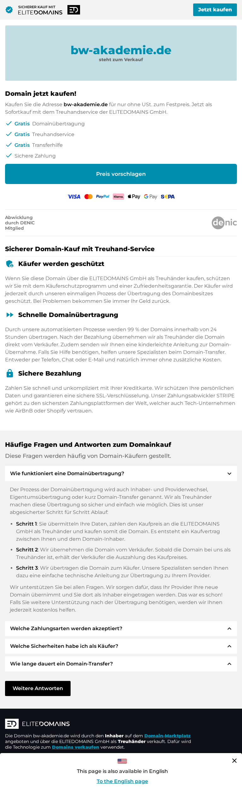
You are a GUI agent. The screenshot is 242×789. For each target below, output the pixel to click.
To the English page (122, 781)
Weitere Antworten (38, 688)
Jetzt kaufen (215, 10)
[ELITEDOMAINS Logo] (99, 724)
